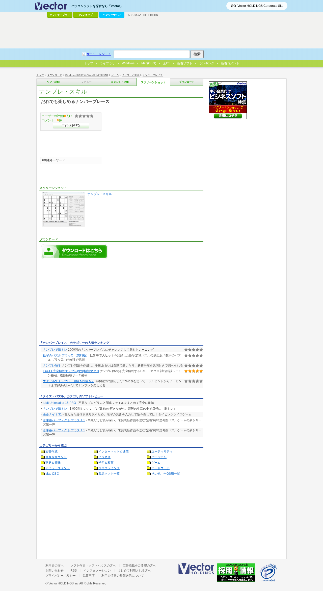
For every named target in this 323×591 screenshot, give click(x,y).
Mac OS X (52, 473)
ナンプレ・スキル (100, 194)
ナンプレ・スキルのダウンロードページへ (74, 251)
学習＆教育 (106, 462)
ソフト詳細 (53, 81)
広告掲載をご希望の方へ (139, 565)
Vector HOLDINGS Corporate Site (260, 6)
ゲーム (115, 75)
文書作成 (51, 451)
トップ (40, 75)
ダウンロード (54, 75)
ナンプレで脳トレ (55, 349)
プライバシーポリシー (60, 575)
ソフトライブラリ (60, 14)
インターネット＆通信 (113, 451)
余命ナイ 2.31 (52, 414)
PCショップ (86, 14)
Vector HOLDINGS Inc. (63, 583)
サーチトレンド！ (99, 54)
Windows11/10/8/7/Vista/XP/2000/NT (86, 75)
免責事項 (89, 575)
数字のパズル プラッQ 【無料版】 (66, 355)
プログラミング (109, 468)
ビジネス (104, 457)
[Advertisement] (81, 301)
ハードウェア (160, 468)
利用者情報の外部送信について (122, 575)
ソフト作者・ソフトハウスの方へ (93, 565)
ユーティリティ (162, 451)
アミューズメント (57, 468)
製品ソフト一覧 (109, 473)
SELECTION (150, 15)
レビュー (87, 81)
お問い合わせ (54, 570)
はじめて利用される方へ (134, 570)
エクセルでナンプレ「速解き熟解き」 (68, 381)
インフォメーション (97, 570)
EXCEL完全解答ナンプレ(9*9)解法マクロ (71, 371)
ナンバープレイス (153, 75)
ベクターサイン (112, 14)
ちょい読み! (134, 15)
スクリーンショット (153, 82)
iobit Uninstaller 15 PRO (59, 403)
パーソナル (159, 457)
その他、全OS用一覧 (165, 473)
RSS (73, 570)
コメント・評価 (120, 81)
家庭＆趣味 (53, 462)
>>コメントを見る (71, 126)
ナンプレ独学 (52, 365)
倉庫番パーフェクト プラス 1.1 (64, 420)
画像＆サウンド (56, 457)
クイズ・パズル (131, 75)
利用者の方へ (54, 565)
